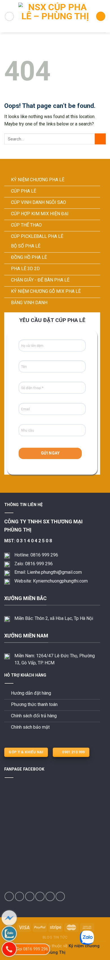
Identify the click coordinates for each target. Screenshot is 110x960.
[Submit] (100, 138)
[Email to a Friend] (40, 896)
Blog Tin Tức (55, 937)
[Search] (100, 16)
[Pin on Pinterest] (50, 896)
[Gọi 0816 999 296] (9, 949)
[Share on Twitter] (29, 896)
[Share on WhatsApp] (9, 896)
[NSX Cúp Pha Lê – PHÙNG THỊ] (55, 16)
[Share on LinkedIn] (60, 896)
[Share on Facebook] (19, 896)
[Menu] (9, 16)
